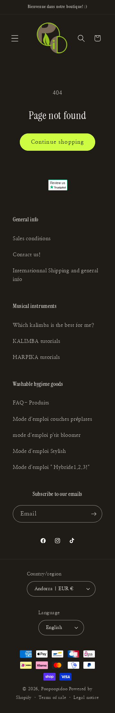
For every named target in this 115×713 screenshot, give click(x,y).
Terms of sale (52, 698)
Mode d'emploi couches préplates (52, 419)
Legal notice (86, 698)
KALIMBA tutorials (36, 341)
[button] (15, 38)
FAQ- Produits (31, 402)
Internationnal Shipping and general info (55, 275)
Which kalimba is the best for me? (53, 325)
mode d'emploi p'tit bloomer (47, 435)
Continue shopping (57, 142)
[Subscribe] (94, 513)
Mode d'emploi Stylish (39, 451)
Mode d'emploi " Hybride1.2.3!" (51, 467)
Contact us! (27, 254)
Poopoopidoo (54, 689)
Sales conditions (32, 238)
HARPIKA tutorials (36, 357)
